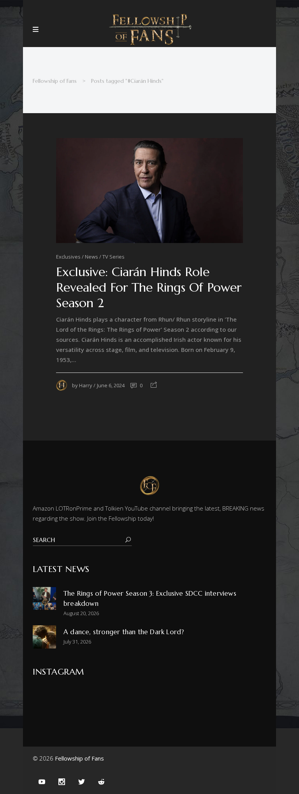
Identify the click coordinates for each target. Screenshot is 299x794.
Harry (85, 385)
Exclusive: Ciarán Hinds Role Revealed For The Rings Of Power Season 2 (148, 287)
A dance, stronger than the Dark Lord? (123, 632)
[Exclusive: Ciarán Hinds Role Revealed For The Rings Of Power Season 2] (149, 190)
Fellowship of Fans (55, 80)
